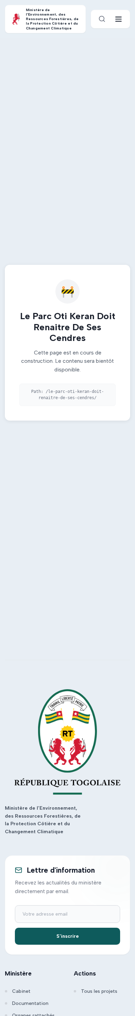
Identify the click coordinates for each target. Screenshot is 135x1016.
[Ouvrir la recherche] (102, 19)
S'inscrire (67, 936)
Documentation (30, 1003)
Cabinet (21, 991)
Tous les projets (99, 991)
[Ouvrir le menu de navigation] (118, 19)
